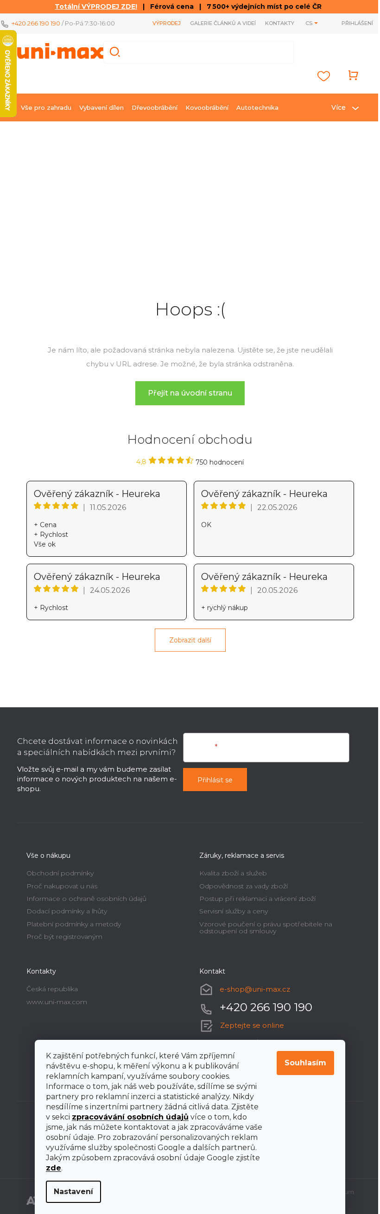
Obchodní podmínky (60, 873)
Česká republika (52, 989)
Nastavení (73, 1191)
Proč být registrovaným (64, 936)
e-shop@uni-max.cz (255, 989)
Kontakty (279, 23)
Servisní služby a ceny (233, 911)
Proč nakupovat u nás (61, 886)
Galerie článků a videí (223, 23)
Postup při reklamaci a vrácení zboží (257, 898)
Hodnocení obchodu (190, 439)
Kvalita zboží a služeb (233, 873)
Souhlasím (305, 1062)
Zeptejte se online (252, 1025)
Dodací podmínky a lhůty (66, 911)
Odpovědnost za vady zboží (243, 886)
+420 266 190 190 (36, 23)
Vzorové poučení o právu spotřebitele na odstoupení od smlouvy (265, 927)
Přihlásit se (215, 780)
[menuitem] (46, 107)
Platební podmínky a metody (73, 924)
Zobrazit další (190, 640)
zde (53, 1168)
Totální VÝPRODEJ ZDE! (96, 6)
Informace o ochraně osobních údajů (86, 898)
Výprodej (166, 23)
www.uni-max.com (56, 1002)
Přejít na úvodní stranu (190, 393)
